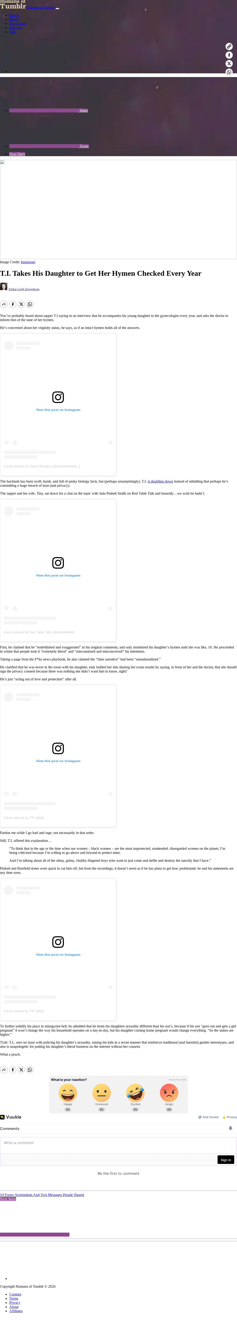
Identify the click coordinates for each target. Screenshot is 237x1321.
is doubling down (160, 481)
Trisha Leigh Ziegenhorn (24, 289)
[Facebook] (44, 71)
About (14, 1307)
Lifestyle (15, 28)
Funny (14, 15)
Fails (12, 32)
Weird (13, 19)
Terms (13, 1298)
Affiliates (16, 1311)
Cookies (15, 1294)
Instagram (28, 262)
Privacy (14, 1303)
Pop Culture (18, 23)
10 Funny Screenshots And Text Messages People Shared (42, 1195)
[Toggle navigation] (57, 8)
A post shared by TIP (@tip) (24, 817)
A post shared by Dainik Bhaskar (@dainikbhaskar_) (42, 466)
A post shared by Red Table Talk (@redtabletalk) (39, 632)
